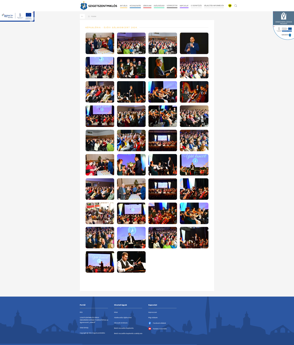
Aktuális (123, 6)
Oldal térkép (84, 328)
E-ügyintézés (196, 5)
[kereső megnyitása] (235, 5)
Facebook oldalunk (159, 323)
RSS (81, 312)
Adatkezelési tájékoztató (123, 317)
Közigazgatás (135, 6)
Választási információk (214, 5)
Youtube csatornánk (160, 329)
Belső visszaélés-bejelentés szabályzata (128, 333)
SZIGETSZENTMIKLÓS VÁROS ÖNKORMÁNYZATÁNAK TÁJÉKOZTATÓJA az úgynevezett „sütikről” (94, 319)
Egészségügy (159, 6)
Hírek (116, 312)
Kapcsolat (184, 6)
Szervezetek (172, 5)
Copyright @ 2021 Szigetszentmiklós (92, 333)
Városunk (147, 6)
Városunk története (121, 323)
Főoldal (93, 16)
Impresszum (152, 312)
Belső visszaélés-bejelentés (124, 328)
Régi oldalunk (153, 317)
